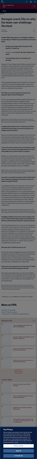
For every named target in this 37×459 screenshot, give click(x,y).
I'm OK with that (18, 456)
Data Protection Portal (25, 442)
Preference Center (18, 446)
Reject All (18, 451)
